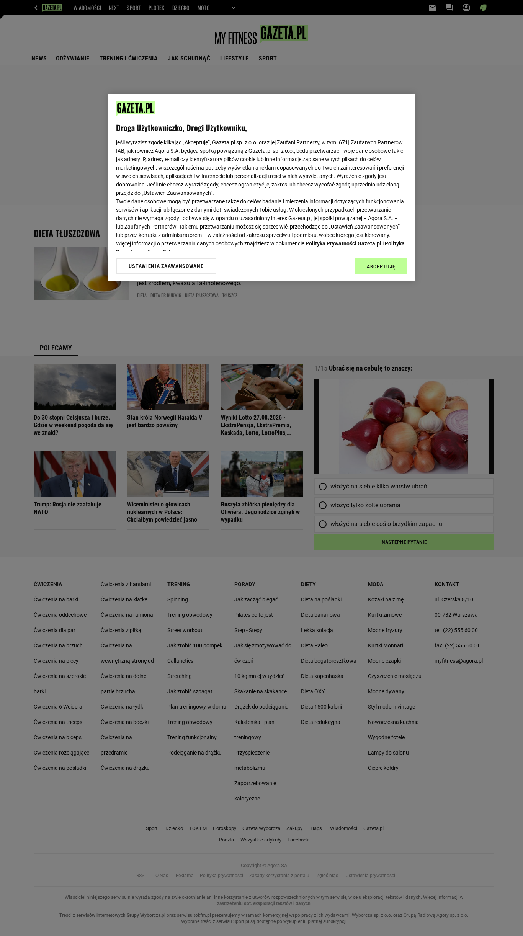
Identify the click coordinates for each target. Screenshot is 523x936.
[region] (261, 187)
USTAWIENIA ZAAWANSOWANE (166, 266)
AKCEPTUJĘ (381, 266)
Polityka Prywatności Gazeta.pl (343, 243)
